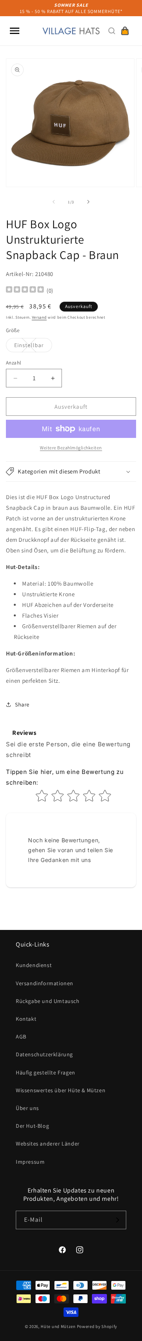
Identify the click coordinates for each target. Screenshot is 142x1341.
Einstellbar (33, 346)
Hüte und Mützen (58, 1326)
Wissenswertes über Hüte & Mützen (60, 1090)
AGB (21, 1036)
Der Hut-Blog (32, 1125)
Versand (39, 317)
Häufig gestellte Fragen (45, 1072)
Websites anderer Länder (48, 1143)
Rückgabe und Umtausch (48, 1001)
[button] (14, 31)
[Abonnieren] (117, 1220)
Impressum (30, 1161)
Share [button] (22, 704)
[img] (25, 290)
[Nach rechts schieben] (88, 201)
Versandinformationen (44, 983)
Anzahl (13, 362)
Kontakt (26, 1018)
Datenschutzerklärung (44, 1054)
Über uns (27, 1108)
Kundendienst (34, 965)
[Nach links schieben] (53, 201)
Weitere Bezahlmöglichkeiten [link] (71, 448)
